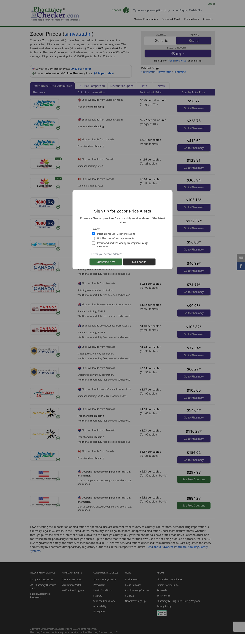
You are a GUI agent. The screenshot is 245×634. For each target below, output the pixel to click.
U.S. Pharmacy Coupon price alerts (115, 238)
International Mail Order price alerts (116, 233)
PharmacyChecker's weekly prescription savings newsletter (122, 244)
